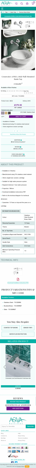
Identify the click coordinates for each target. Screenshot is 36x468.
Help (19, 433)
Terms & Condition (23, 438)
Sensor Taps (27, 328)
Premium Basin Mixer (24, 12)
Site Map (3, 438)
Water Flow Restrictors (18, 334)
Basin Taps (13, 12)
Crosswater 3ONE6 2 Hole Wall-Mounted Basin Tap (18, 16)
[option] (6, 24)
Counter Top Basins (11, 328)
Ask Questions (18, 408)
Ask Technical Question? (18, 142)
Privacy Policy (21, 440)
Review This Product (18, 402)
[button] (4, 367)
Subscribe (30, 426)
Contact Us (4, 435)
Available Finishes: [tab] (8, 297)
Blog (2, 433)
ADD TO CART (21, 116)
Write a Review (20, 91)
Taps (6, 12)
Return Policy (21, 435)
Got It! (27, 466)
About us (3, 440)
